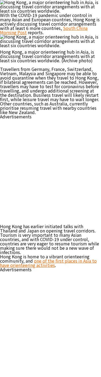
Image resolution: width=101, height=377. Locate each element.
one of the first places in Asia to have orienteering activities (48, 263)
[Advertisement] (50, 169)
